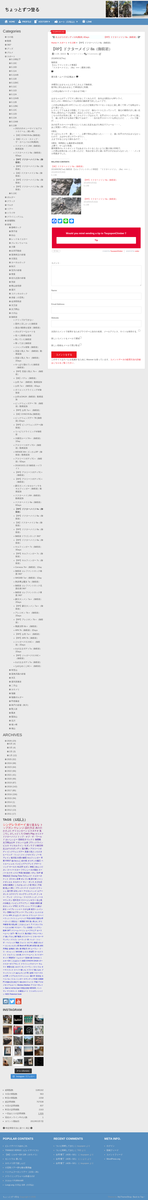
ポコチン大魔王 (34, 861)
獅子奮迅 (17, 937)
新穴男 (10, 891)
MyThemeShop (125, 1197)
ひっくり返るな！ (12, 921)
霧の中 (32, 976)
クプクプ (30, 970)
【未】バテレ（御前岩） (26, 378)
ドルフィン (11, 955)
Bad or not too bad (12, 988)
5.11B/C (14, 83)
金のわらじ (16, 861)
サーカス (13, 867)
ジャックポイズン (27, 855)
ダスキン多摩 (14, 879)
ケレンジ (19, 827)
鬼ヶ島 (32, 921)
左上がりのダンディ (12, 849)
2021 (11, 775)
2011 (11, 814)
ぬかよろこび (21, 973)
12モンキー (18, 891)
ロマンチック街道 (31, 979)
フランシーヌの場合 (29, 870)
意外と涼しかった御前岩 (26, 324)
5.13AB (14, 121)
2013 (11, 806)
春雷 (24, 961)
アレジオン (29, 912)
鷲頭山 (14, 717)
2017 (11, 790)
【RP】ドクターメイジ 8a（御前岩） (121, 37)
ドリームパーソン (18, 931)
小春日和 (39, 846)
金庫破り (12, 949)
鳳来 (13, 713)
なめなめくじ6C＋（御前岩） (28, 666)
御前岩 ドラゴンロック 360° (28, 536)
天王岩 (14, 305)
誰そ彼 (34, 879)
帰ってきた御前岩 (23, 343)
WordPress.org (113, 1159)
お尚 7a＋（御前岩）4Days (27, 386)
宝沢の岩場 (16, 270)
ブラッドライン (36, 843)
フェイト (23, 943)
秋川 (13, 266)
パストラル (36, 967)
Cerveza (36, 958)
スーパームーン (28, 955)
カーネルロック (18, 262)
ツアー (10, 209)
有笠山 (14, 670)
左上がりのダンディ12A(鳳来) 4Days (72, 37)
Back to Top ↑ (139, 1197)
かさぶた (7, 831)
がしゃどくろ (16, 833)
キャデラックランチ (27, 894)
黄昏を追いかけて (14, 967)
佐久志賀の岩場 (18, 278)
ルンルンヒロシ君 (12, 946)
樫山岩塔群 (16, 286)
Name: (54, 290)
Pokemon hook (16, 994)
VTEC (15, 906)
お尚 (26, 843)
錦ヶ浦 (18, 949)
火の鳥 (18, 955)
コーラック (22, 940)
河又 (13, 678)
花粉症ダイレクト (26, 839)
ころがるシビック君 (23, 885)
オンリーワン (26, 967)
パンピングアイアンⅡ (24, 864)
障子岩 (14, 231)
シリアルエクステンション (19, 976)
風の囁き (28, 934)
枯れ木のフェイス (27, 982)
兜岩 (13, 282)
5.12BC (14, 106)
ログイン (111, 1146)
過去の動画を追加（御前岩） (28, 327)
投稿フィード (113, 1150)
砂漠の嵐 (35, 946)
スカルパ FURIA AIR (14, 1180)
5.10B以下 (16, 59)
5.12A (14, 94)
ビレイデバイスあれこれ (16, 1146)
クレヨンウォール (19, 243)
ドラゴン (13, 940)
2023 (11, 767)
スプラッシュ (24, 906)
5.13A (14, 118)
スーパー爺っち (20, 970)
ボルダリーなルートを (25, 331)
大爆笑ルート (23, 991)
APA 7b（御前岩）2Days (26, 630)
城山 (13, 728)
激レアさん (9, 937)
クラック (11, 201)
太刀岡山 (15, 309)
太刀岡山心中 (9, 843)
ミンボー (19, 979)
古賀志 (14, 258)
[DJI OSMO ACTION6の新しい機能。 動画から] (18, 1051)
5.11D (14, 90)
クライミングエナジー (29, 964)
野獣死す (12, 958)
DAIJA (36, 961)
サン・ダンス (28, 882)
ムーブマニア (31, 931)
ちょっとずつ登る (11, 1197)
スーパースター (13, 870)
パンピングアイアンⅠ (20, 903)
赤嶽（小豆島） (18, 297)
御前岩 (63, 54)
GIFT (9, 931)
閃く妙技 (30, 973)
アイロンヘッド (30, 891)
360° (9, 45)
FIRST (8, 861)
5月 (12, 744)
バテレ (33, 873)
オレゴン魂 (25, 879)
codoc (137, 251)
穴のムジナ (27, 876)
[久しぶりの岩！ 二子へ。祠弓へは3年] (28, 1051)
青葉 (13, 274)
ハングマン (37, 927)
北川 (13, 720)
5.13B (72, 43)
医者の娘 (28, 958)
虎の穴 (38, 828)
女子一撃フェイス (17, 934)
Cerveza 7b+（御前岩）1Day (28, 567)
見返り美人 (29, 852)
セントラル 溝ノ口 (13, 1159)
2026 (11, 741)
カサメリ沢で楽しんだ (15, 1163)
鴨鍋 (17, 943)
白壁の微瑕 (22, 858)
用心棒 (29, 946)
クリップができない (24, 320)
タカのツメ (17, 882)
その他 (10, 37)
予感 (36, 982)
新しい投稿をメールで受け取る (65, 345)
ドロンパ (20, 843)
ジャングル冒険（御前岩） (27, 347)
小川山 (14, 313)
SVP (38, 873)
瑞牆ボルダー (17, 697)
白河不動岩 (16, 251)
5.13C (14, 193)
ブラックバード (21, 888)
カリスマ (39, 834)
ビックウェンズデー (15, 852)
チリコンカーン (19, 831)
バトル (13, 979)
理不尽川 (16, 900)
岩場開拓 (11, 220)
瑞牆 (13, 693)
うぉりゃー (20, 958)
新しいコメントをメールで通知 (65, 338)
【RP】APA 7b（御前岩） (27, 638)
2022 (11, 771)
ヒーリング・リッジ (11, 855)
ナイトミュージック (18, 918)
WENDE (32, 988)
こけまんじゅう (24, 924)
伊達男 (31, 952)
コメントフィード (115, 1154)
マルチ (10, 205)
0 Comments (92, 54)
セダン (26, 867)
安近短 (38, 976)
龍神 (4, 931)
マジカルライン (17, 846)
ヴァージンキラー (28, 900)
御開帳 (38, 839)
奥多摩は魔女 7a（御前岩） (27, 582)
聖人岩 (14, 709)
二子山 (14, 685)
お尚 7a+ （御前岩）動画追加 (28, 382)
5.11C (14, 86)
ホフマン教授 (32, 943)
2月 (12, 751)
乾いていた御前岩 (23, 339)
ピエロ (6, 846)
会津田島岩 (16, 301)
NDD (7, 994)
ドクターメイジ (76, 54)
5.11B (13, 79)
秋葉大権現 (35, 903)
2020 (11, 779)
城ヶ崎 (14, 724)
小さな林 (26, 909)
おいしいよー (11, 839)
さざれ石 (38, 882)
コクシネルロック (19, 293)
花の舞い (26, 849)
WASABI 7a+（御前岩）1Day (28, 578)
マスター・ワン (20, 927)
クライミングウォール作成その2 (20, 1176)
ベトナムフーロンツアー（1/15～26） (22, 1172)
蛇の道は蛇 (13, 924)
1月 (13, 755)
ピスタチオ (33, 831)
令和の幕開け (8, 885)
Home (54, 43)
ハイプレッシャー (14, 909)
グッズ (10, 48)
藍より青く (10, 888)
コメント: (55, 263)
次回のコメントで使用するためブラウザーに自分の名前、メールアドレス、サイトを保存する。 (94, 331)
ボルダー (11, 197)
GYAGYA (29, 961)
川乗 (13, 247)
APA (10, 915)
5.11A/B (14, 75)
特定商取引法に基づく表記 (17, 1128)
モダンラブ (29, 846)
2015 (11, 798)
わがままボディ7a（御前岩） (28, 662)
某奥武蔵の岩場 (18, 674)
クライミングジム (15, 217)
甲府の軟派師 (24, 873)
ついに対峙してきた (65, 1146)
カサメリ (15, 689)
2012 (11, 810)
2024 (11, 763)
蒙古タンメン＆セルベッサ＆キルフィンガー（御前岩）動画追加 (28, 489)
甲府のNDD (31, 918)
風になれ (37, 970)
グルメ (10, 52)
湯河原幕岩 (16, 682)
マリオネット (12, 991)
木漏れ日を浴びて (12, 982)
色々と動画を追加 (23, 335)
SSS (27, 921)
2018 (12, 786)
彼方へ (34, 909)
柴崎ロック (16, 227)
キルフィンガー (33, 858)
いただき (38, 852)
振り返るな (33, 824)
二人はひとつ (16, 961)
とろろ (25, 952)
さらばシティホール (20, 915)
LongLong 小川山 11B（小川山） (20, 1185)
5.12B (14, 102)
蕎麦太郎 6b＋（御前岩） (26, 626)
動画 (9, 41)
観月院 (14, 858)
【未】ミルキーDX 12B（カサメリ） (21, 1154)
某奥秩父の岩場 (18, 254)
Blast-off (23, 946)
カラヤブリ (13, 894)
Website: (55, 318)
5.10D (14, 67)
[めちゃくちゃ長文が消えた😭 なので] (7, 1051)
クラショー (33, 915)
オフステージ (27, 937)
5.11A (13, 71)
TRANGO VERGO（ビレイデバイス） (22, 1150)
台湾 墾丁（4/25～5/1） (66, 1154)
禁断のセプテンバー (15, 912)
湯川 (13, 290)
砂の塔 (24, 861)
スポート (63, 43)
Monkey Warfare (23, 985)
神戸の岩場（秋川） (20, 705)
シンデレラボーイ (14, 824)
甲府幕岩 (15, 701)
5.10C (14, 63)
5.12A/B (14, 98)
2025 (11, 759)
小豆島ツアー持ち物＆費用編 (18, 1167)
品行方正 (30, 827)
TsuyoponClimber (116, 251)
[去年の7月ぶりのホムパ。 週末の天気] (7, 1019)
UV (29, 949)
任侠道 (29, 927)
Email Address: (58, 304)
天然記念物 (24, 988)
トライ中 (11, 213)
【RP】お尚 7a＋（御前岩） (28, 410)
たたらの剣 (9, 927)
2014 (11, 802)
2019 (11, 782)
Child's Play (29, 833)
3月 (12, 747)
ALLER (20, 867)
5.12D (14, 114)
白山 (13, 235)
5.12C (14, 110)
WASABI (19, 952)
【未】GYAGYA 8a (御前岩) (27, 135)
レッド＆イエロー (19, 239)
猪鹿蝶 (22, 921)
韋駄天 (24, 949)
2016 (12, 794)
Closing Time (16, 876)
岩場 (9, 224)
